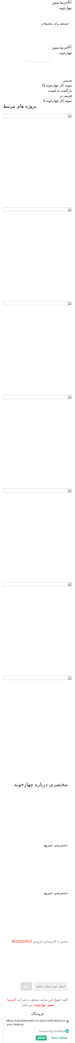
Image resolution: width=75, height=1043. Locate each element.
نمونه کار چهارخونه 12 (52, 294)
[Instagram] (62, 962)
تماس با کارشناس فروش (37, 58)
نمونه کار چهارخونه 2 (53, 763)
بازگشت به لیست (60, 90)
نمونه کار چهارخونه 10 (53, 75)
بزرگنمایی (6, 117)
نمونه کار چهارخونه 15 (52, 201)
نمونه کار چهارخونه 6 (53, 482)
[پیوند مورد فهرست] (37, 869)
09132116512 (22, 941)
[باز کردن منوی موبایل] (37, 41)
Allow (41, 1038)
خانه (70, 75)
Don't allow (59, 1038)
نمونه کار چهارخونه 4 (53, 669)
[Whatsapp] (51, 962)
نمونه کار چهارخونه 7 (53, 388)
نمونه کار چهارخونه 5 (53, 575)
